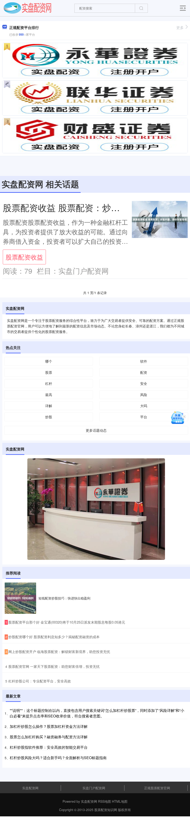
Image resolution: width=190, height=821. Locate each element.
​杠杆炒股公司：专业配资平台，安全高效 (39, 680)
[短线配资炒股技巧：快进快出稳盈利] (20, 598)
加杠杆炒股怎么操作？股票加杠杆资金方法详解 (49, 726)
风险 (143, 394)
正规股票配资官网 (157, 788)
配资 (143, 372)
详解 (48, 405)
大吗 (143, 405)
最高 (48, 394)
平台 (143, 416)
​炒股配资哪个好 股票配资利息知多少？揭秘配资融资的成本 (54, 636)
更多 (180, 27)
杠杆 (48, 383)
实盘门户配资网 (93, 788)
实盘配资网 (30, 788)
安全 (143, 383)
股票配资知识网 (105, 809)
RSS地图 (104, 801)
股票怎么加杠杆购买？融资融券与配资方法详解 (49, 736)
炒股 (48, 416)
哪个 (48, 361)
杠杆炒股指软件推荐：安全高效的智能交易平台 (49, 747)
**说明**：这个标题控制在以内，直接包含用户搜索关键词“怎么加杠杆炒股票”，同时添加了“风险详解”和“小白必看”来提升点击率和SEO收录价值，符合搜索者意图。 (97, 713)
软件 (143, 361)
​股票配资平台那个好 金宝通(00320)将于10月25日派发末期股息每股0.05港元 (66, 622)
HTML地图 (119, 801)
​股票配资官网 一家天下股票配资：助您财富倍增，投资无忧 (54, 666)
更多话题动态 (96, 430)
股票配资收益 (24, 256)
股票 (48, 372)
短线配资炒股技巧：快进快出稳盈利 (64, 598)
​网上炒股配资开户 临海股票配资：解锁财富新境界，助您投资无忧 (59, 651)
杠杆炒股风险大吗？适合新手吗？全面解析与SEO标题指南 (58, 757)
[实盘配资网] (27, 7)
